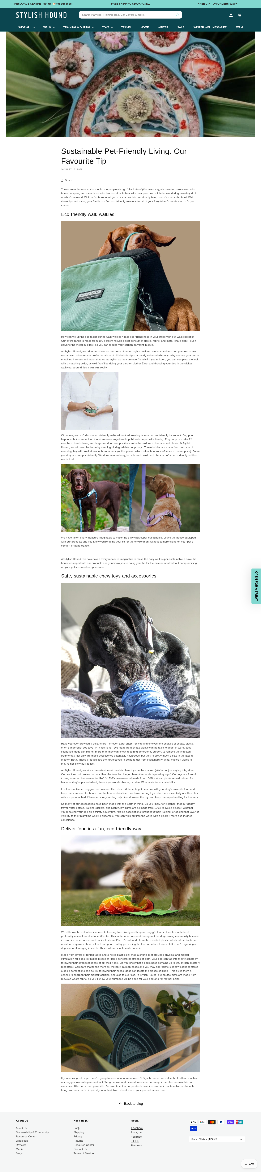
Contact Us (80, 1149)
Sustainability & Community (32, 1132)
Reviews (21, 1144)
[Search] (177, 15)
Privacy (78, 1136)
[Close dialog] (257, 1082)
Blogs (19, 1153)
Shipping (79, 1132)
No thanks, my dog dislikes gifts (224, 1142)
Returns (78, 1140)
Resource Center (26, 1136)
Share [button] (68, 180)
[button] (239, 15)
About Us (21, 1128)
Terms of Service (84, 1153)
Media (19, 1149)
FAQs (77, 1128)
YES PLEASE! (223, 1133)
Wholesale (22, 1140)
